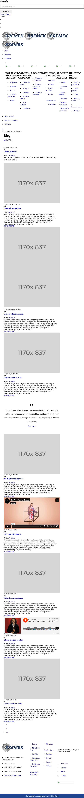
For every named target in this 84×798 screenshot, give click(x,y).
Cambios (35, 754)
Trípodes (64, 98)
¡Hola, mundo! (10, 151)
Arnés (63, 82)
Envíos (34, 744)
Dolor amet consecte (13, 704)
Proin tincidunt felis (12, 378)
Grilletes (51, 84)
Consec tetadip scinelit (13, 314)
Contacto (49, 754)
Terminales (26, 109)
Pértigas (76, 111)
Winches (13, 86)
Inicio (6, 140)
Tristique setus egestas (13, 479)
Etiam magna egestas (13, 640)
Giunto (76, 95)
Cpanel (48, 762)
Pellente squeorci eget (13, 598)
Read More (9, 226)
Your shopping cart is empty (11, 131)
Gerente (12, 155)
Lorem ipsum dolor (12, 208)
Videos (48, 766)
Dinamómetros (51, 100)
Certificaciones (49, 750)
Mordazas (51, 80)
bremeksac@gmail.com (12, 775)
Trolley (12, 100)
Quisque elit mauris (12, 534)
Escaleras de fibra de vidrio (37, 86)
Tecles (12, 90)
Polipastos (13, 82)
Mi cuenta (49, 744)
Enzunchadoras (76, 107)
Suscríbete (81, 786)
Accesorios (52, 104)
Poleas (50, 94)
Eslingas (26, 88)
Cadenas (26, 92)
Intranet (48, 758)
